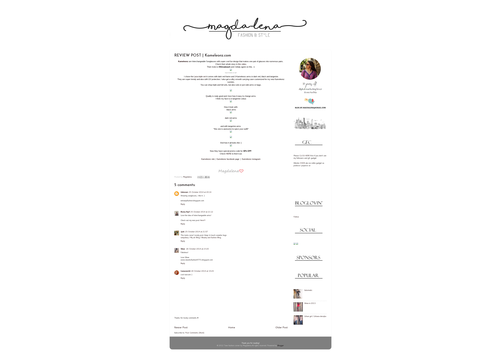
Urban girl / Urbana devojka (315, 316)
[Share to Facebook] (206, 177)
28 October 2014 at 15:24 (202, 271)
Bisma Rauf (185, 211)
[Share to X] (203, 177)
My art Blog (195, 237)
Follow (296, 216)
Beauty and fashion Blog (211, 237)
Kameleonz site (207, 159)
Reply (183, 204)
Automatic (308, 290)
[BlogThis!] (201, 177)
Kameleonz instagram (251, 159)
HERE (228, 154)
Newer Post (181, 327)
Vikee (183, 249)
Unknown (184, 192)
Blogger (280, 345)
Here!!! (202, 220)
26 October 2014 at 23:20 (197, 249)
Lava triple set (200, 77)
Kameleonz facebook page (228, 159)
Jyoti (182, 231)
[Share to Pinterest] (208, 177)
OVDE (302, 163)
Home (231, 327)
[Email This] (198, 177)
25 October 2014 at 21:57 (196, 231)
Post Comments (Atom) (194, 332)
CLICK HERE (304, 155)
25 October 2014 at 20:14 (200, 192)
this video (242, 64)
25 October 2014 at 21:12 (201, 211)
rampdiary (185, 237)
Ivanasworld (185, 271)
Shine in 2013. (310, 303)
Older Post (281, 327)
